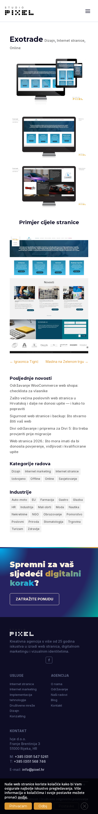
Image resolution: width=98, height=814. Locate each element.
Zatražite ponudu (34, 599)
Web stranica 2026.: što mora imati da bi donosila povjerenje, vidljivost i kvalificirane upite (48, 446)
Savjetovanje (68, 479)
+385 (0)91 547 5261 (31, 757)
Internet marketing (38, 471)
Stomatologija (53, 521)
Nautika (74, 507)
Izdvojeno (19, 479)
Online (15, 48)
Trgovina (74, 521)
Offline (35, 479)
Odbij (43, 806)
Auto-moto (19, 500)
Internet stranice (70, 40)
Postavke (66, 806)
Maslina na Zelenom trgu (67, 361)
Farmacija (47, 500)
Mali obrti (44, 507)
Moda (60, 507)
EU (34, 500)
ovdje (22, 797)
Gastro (63, 500)
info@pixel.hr (33, 769)
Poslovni (18, 521)
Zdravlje (33, 529)
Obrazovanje (53, 514)
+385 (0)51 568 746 (30, 761)
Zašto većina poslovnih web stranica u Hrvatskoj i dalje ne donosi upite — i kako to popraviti (47, 403)
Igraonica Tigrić (24, 361)
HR (14, 507)
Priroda (34, 521)
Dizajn (49, 40)
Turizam (17, 529)
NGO (35, 514)
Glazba (78, 500)
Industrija (26, 507)
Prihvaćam (18, 806)
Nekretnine (19, 514)
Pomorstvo (74, 514)
